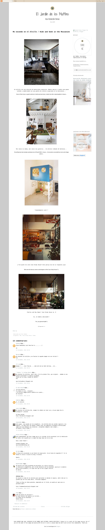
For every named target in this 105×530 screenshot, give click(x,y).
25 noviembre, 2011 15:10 (23, 430)
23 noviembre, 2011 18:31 (23, 368)
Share (14, 331)
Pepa (17, 492)
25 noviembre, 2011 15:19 (23, 446)
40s (20, 335)
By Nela (18, 451)
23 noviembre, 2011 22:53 (23, 395)
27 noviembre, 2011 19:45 (23, 459)
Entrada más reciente (19, 506)
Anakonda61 (19, 422)
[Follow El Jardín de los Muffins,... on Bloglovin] (79, 156)
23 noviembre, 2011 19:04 (23, 383)
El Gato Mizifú (20, 387)
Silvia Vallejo (20, 434)
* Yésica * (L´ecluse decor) (23, 372)
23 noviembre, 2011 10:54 (23, 350)
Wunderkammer (19, 463)
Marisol (18, 354)
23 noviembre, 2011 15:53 (23, 359)
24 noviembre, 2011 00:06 (23, 404)
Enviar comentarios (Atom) (28, 509)
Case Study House (27, 335)
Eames (34, 335)
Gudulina (18, 400)
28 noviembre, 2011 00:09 (23, 471)
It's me (18, 364)
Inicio (43, 506)
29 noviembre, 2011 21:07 (23, 500)
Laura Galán (19, 408)
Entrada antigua (65, 506)
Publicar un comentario (21, 503)
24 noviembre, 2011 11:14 (23, 417)
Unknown (18, 343)
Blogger (58, 526)
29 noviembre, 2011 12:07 (23, 488)
